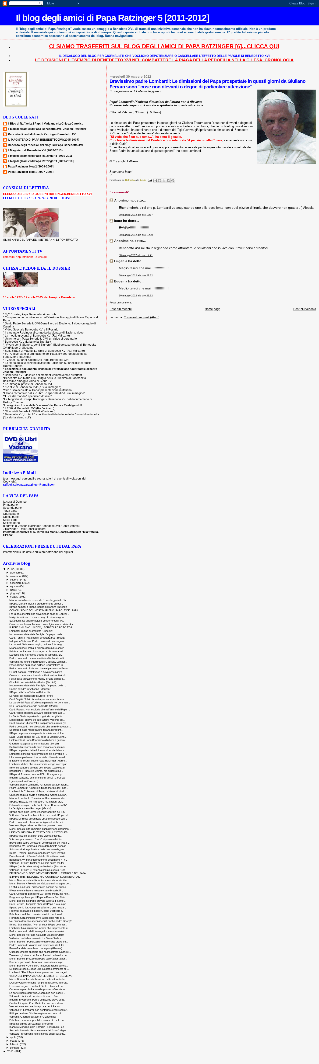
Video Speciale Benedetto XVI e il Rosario (31, 329)
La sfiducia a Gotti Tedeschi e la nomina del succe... (38, 887)
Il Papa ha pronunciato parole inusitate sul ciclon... (37, 733)
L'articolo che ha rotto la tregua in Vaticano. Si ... (36, 654)
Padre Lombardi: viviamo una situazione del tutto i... (38, 945)
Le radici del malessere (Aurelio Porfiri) (31, 695)
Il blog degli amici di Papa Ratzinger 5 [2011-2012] (112, 18)
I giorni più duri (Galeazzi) (23, 781)
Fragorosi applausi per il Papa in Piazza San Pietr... (38, 897)
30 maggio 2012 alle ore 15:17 (136, 214)
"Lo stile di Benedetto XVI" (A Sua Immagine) (33, 387)
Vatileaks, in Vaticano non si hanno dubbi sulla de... (37, 1033)
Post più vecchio (304, 309)
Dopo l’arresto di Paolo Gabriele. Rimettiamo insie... (38, 856)
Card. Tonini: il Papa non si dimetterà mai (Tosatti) (37, 637)
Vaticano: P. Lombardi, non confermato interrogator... (38, 1009)
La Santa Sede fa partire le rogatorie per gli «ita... (36, 716)
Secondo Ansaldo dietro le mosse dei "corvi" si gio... (38, 1030)
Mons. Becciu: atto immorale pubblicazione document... (40, 829)
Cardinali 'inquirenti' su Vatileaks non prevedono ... (37, 1003)
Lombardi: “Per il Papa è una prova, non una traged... (39, 972)
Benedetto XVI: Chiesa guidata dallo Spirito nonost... (38, 846)
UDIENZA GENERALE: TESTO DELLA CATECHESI (38, 832)
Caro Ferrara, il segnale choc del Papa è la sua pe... (38, 904)
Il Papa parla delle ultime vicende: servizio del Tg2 (37, 811)
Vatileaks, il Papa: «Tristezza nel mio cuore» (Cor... (38, 870)
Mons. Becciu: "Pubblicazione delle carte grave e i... (38, 941)
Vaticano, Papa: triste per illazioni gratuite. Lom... (36, 825)
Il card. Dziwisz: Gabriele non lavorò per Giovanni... (38, 853)
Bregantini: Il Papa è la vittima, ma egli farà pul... (36, 770)
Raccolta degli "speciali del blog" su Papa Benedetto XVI (45, 144)
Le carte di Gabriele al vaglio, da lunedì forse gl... (36, 644)
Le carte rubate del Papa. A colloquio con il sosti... (37, 992)
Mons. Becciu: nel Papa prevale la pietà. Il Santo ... (37, 900)
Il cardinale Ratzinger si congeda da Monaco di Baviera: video (44, 332)
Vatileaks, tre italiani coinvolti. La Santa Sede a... (36, 938)
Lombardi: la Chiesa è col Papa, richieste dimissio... (38, 791)
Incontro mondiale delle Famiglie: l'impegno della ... (37, 685)
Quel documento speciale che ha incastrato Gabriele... (40, 951)
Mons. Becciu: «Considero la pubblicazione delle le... (38, 965)
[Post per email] (150, 180)
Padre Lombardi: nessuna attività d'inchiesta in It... (37, 658)
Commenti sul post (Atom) (141, 317)
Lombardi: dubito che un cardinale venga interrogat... (39, 764)
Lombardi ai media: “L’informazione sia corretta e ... (38, 753)
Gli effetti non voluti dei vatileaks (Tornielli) (32, 682)
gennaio (15, 1047)
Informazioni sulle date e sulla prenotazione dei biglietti (38, 551)
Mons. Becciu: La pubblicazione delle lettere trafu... (38, 979)
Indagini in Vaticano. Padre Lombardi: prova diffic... (37, 999)
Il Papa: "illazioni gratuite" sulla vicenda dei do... (35, 835)
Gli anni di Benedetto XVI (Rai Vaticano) (30, 411)
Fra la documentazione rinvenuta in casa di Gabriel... (39, 613)
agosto (14, 586)
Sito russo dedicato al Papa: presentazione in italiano (38, 390)
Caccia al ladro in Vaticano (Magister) (30, 689)
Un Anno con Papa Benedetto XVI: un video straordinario (41, 338)
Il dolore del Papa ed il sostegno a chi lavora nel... (37, 651)
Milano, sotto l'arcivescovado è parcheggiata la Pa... (38, 600)
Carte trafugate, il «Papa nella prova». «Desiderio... (38, 989)
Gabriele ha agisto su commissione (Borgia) (34, 743)
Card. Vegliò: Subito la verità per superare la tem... (37, 699)
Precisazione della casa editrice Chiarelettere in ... (37, 665)
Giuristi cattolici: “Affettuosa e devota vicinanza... (36, 672)
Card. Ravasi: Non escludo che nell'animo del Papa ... (39, 709)
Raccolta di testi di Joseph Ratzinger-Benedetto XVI (42, 134)
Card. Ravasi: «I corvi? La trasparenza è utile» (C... (38, 723)
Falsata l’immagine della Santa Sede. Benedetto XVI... (39, 805)
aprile (13, 1037)
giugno (14, 593)
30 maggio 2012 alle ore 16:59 (136, 234)
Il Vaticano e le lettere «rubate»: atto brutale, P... (36, 890)
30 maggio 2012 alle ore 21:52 (136, 275)
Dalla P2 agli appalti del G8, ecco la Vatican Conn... (38, 736)
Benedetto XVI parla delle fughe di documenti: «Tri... (38, 859)
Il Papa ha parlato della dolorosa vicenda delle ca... (37, 750)
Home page (212, 309)
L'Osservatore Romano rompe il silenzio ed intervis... (39, 982)
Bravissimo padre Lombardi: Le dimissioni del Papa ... (39, 842)
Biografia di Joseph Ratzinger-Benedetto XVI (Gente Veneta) (41, 525)
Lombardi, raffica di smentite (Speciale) (31, 630)
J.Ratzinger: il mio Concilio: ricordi (24, 528)
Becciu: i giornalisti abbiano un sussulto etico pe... (37, 962)
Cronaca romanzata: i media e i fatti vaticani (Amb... (38, 675)
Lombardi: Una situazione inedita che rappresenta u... (39, 928)
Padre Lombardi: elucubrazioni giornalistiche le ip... (37, 822)
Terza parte (10, 510)
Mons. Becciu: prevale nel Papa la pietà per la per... (38, 958)
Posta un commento (121, 302)
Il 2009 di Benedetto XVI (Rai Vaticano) (29, 408)
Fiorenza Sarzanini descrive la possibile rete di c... (37, 917)
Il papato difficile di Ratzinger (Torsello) (31, 1023)
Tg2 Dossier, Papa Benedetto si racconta (31, 314)
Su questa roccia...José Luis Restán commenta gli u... (39, 968)
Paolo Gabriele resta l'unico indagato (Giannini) (35, 948)
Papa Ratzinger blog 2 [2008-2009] (30, 166)
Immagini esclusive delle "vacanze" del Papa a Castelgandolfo (43, 405)
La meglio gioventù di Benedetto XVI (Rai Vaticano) (37, 335)
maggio (14, 596)
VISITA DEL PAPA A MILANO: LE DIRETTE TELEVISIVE (40, 975)
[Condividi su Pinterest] (172, 180)
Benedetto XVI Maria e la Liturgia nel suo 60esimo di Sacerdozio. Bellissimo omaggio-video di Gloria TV (45, 379)
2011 (10, 1051)
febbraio (15, 1044)
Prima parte (10, 504)
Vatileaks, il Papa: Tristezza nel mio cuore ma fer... (37, 863)
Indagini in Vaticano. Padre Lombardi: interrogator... (38, 641)
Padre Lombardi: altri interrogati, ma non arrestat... (37, 931)
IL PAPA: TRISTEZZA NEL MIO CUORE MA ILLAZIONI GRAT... (45, 876)
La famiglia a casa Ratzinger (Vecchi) (30, 808)
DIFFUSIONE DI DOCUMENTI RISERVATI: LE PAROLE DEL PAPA (47, 873)
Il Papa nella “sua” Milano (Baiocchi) (29, 692)
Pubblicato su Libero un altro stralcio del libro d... (36, 914)
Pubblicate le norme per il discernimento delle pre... (38, 1020)
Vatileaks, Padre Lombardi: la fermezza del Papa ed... (39, 815)
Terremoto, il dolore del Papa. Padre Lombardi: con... (39, 955)
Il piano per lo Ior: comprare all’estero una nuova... (37, 907)
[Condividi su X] (164, 180)
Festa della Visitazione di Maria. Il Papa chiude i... (37, 678)
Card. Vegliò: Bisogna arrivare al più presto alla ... (37, 712)
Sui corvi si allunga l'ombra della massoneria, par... (37, 849)
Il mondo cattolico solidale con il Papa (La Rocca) (37, 767)
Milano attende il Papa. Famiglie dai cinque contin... (37, 648)
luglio (13, 589)
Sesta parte (10, 519)
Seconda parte (12, 507)
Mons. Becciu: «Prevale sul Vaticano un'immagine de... (40, 883)
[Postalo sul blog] (159, 180)
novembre (16, 576)
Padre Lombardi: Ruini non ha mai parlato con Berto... (39, 668)
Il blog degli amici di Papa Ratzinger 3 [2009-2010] (41, 161)
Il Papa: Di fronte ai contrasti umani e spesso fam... (38, 818)
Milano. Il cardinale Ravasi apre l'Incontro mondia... (38, 798)
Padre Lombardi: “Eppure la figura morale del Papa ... (39, 787)
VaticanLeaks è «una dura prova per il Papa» (34, 1006)
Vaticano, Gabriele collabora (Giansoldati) (32, 1016)
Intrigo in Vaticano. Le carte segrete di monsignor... (37, 617)
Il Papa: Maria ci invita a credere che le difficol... (36, 603)
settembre (16, 582)
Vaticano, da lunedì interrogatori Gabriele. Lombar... (38, 661)
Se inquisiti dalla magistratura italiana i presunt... (36, 729)
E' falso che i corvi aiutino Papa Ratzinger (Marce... (38, 760)
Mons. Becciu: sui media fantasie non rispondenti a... (39, 880)
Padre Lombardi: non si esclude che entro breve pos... (40, 726)
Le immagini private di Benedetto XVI (28, 384)
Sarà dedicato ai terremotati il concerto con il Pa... (37, 620)
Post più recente (121, 309)
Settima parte (11, 522)
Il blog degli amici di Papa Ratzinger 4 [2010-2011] (40, 155)
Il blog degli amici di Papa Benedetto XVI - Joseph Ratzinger (47, 128)
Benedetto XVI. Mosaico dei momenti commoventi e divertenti (43, 374)
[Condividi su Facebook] (168, 180)
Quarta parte (11, 513)
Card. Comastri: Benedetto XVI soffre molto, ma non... (39, 893)
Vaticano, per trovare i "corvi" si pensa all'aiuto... (36, 839)
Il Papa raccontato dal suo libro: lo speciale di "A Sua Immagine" (44, 393)
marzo (14, 1040)
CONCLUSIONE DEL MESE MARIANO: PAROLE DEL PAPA (43, 610)
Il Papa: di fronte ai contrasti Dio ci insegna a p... (36, 774)
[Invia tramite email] (155, 180)
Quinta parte (11, 516)
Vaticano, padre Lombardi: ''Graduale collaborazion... (39, 784)
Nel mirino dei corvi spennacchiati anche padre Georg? (40, 921)
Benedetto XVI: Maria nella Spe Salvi (28, 341)
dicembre (15, 572)
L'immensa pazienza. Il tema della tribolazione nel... (38, 757)
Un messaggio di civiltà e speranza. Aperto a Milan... (38, 794)
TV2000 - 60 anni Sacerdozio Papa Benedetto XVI (36, 359)
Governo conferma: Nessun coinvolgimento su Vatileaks (41, 624)
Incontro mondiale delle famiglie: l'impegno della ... (37, 634)
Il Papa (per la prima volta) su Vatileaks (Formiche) (38, 866)
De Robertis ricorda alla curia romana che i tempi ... (38, 747)
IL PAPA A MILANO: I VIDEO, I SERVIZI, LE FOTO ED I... (41, 627)
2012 (10, 568)
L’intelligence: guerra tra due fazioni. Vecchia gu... (37, 719)
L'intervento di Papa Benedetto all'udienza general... (38, 740)
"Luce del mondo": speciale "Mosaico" (28, 396)
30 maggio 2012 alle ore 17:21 (136, 255)
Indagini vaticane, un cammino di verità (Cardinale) (37, 777)
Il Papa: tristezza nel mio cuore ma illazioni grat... (36, 801)
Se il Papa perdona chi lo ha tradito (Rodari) (33, 706)
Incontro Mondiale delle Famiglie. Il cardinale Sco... (37, 1027)
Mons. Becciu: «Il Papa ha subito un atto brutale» (36, 934)
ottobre (14, 579)
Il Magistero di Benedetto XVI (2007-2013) (35, 150)
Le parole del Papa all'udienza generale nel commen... (39, 702)
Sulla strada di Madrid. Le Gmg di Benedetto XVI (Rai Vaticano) (45, 350)
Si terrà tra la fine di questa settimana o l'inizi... (35, 996)
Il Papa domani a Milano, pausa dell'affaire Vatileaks (38, 606)
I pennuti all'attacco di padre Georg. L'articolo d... (36, 910)
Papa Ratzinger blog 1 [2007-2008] (30, 171)
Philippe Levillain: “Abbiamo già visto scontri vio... (36, 1013)
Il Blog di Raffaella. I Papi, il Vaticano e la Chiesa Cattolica (45, 123)
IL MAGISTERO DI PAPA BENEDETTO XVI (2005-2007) (43, 139)
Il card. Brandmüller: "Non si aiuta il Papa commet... (38, 924)
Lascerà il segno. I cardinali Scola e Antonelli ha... (37, 986)
